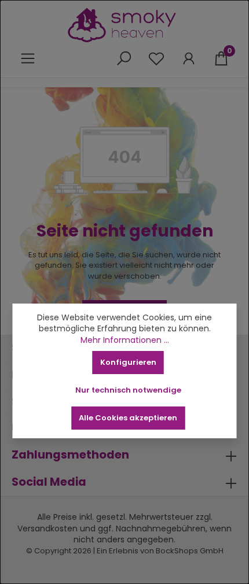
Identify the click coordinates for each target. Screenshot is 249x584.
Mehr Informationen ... (124, 340)
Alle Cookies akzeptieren (128, 417)
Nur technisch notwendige (128, 390)
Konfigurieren (128, 362)
